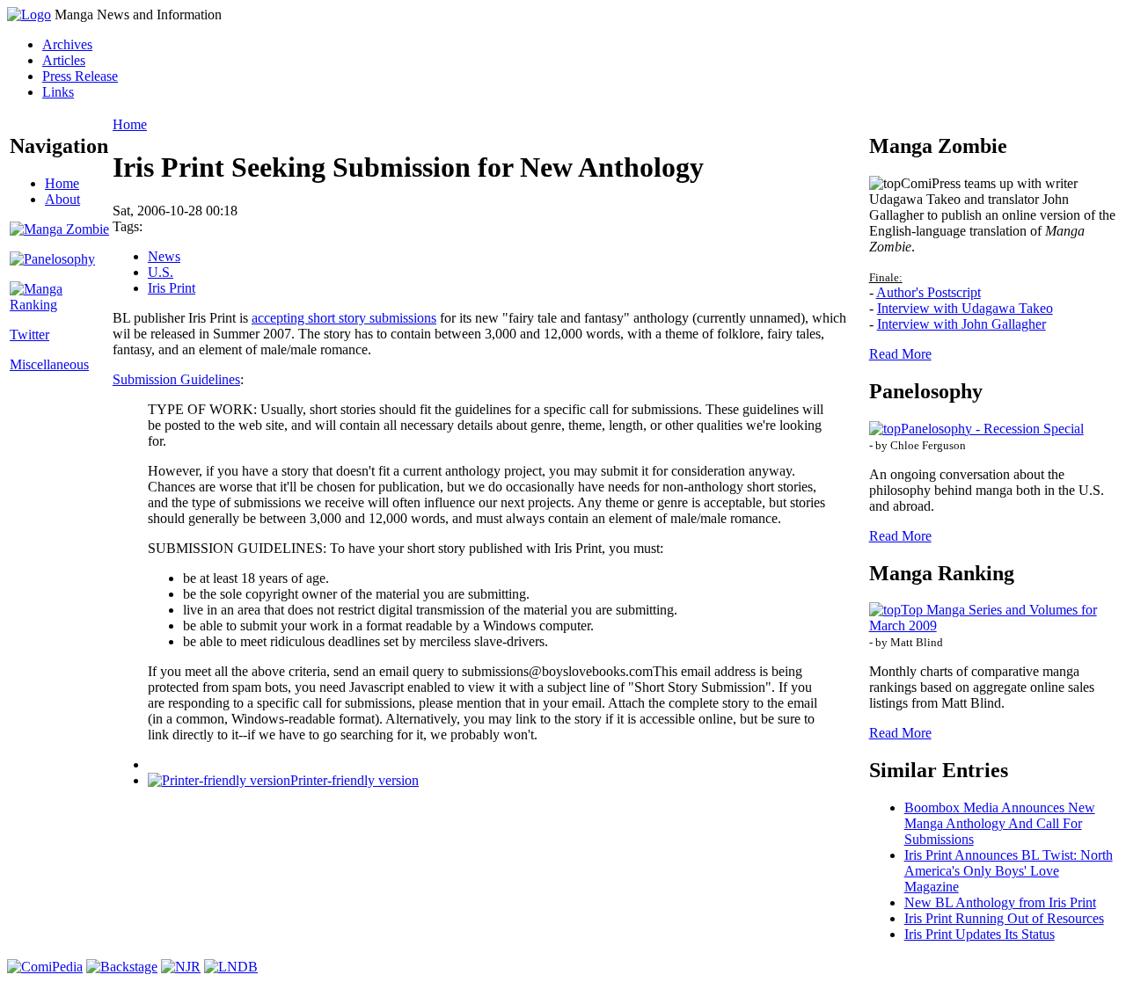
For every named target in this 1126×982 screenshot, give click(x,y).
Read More (900, 353)
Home (62, 183)
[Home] (29, 14)
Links (58, 91)
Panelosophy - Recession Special (992, 428)
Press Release (80, 76)
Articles (63, 60)
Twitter (29, 334)
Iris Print (171, 287)
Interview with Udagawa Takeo (965, 308)
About (62, 199)
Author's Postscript (928, 292)
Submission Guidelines (176, 379)
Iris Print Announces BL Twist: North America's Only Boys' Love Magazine (1008, 870)
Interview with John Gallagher (961, 323)
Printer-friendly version (354, 780)
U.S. (160, 272)
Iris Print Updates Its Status (979, 934)
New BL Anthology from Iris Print (1000, 902)
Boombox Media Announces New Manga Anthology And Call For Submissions (999, 823)
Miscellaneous (49, 364)
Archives (67, 44)
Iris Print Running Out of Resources (1004, 918)
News (164, 256)
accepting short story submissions (344, 317)
